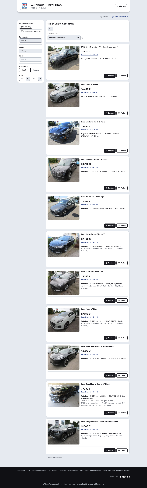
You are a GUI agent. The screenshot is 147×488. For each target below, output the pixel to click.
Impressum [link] (21, 471)
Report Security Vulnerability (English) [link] (116, 471)
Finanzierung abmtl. (89, 55)
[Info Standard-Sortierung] (82, 38)
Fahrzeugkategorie (26, 23)
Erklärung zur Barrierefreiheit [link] (90, 471)
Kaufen (24, 70)
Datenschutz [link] (52, 471)
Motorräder (99, 484)
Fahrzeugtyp (23, 37)
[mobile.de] (124, 476)
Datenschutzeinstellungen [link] (68, 471)
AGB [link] (28, 471)
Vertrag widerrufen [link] (39, 471)
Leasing (36, 70)
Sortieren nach (53, 34)
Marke (21, 47)
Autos (90, 484)
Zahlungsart (23, 66)
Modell (21, 56)
